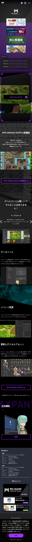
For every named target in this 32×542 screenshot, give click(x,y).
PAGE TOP (30, 446)
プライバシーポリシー (16, 539)
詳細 (10, 531)
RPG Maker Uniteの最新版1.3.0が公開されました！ (20, 60)
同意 (16, 535)
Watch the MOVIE (16, 97)
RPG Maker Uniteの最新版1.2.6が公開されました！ (20, 63)
